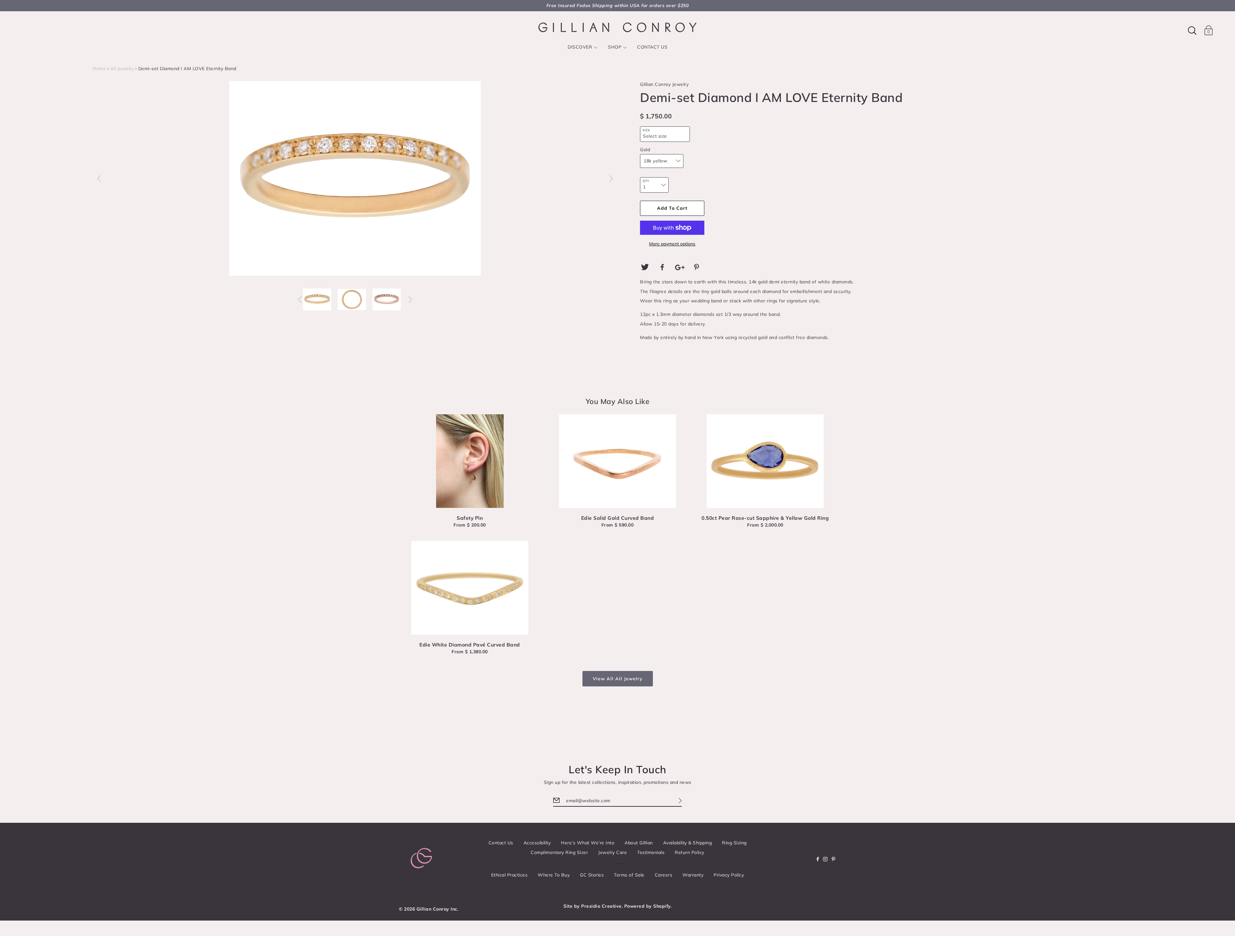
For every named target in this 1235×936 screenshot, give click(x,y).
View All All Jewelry (618, 679)
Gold (645, 149)
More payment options (672, 244)
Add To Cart (672, 208)
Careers (663, 875)
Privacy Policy (729, 875)
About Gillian (639, 843)
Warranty (692, 875)
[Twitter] (645, 267)
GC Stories (592, 875)
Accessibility (537, 843)
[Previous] (99, 178)
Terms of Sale (629, 875)
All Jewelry (122, 68)
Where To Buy (554, 875)
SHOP (614, 47)
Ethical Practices (509, 875)
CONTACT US (652, 47)
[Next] (611, 178)
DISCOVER (580, 47)
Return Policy (689, 852)
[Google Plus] (680, 267)
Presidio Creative (601, 906)
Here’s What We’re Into (587, 843)
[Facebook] (662, 267)
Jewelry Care (612, 852)
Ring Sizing (734, 843)
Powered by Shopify (647, 906)
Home (99, 68)
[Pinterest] (697, 267)
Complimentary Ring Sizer (559, 852)
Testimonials (650, 852)
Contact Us (501, 843)
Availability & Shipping (687, 843)
